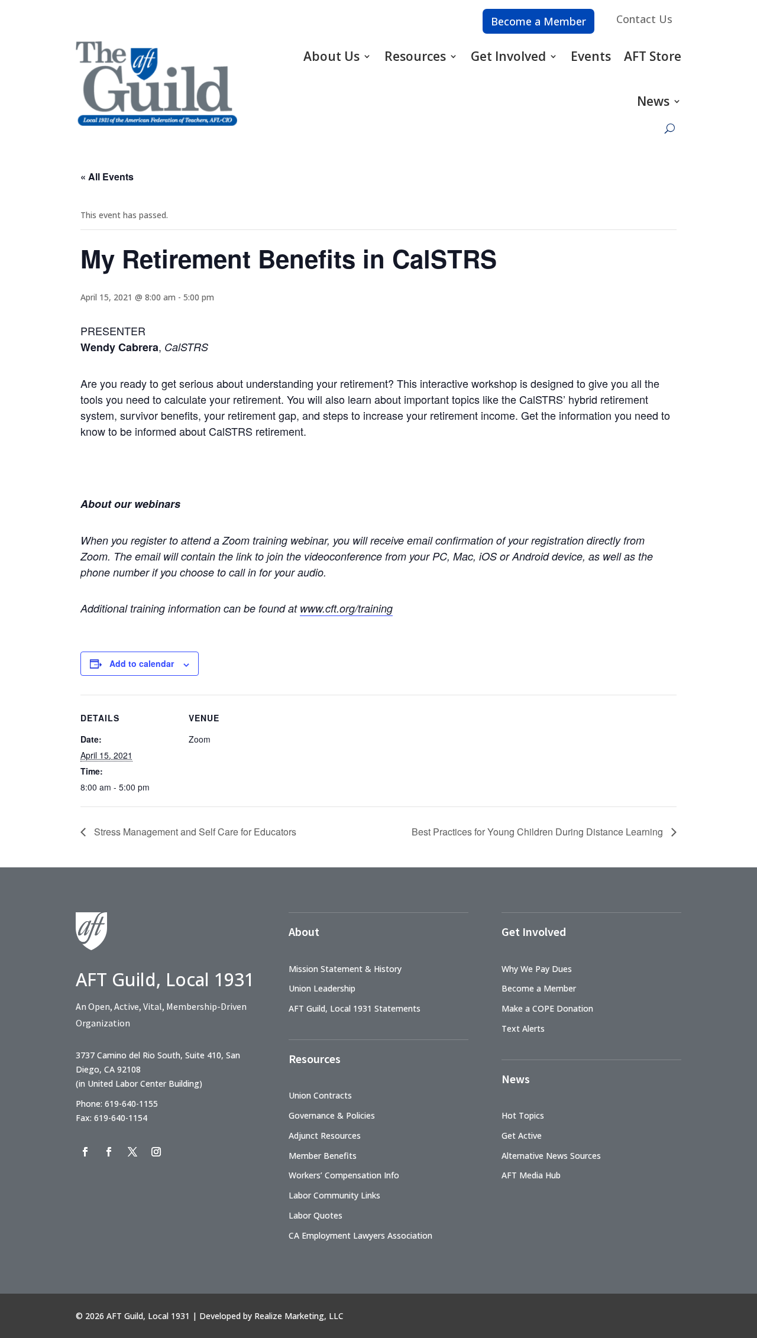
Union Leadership (322, 988)
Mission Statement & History (345, 968)
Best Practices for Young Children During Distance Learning (538, 831)
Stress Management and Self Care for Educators (194, 831)
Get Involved (508, 56)
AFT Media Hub (531, 1175)
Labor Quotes (315, 1215)
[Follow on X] (132, 1151)
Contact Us (644, 19)
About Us (331, 56)
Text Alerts (523, 1028)
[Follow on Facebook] (85, 1151)
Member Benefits (323, 1155)
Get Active (522, 1135)
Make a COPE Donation (547, 1008)
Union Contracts (320, 1095)
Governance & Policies (332, 1115)
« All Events (107, 176)
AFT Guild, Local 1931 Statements (354, 1008)
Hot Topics (523, 1115)
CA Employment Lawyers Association (360, 1235)
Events (591, 56)
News (653, 101)
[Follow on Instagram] (156, 1151)
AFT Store (652, 56)
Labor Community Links (334, 1195)
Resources (415, 56)
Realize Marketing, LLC (299, 1315)
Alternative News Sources (551, 1155)
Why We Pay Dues (537, 968)
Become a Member (538, 21)
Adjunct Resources (325, 1135)
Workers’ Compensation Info (344, 1175)
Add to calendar (141, 663)
